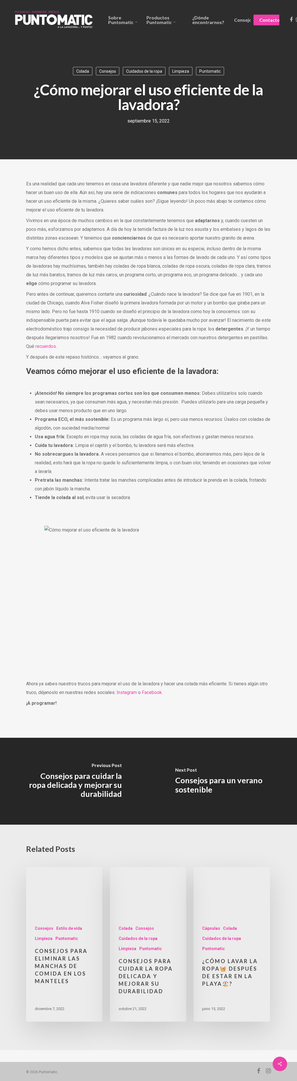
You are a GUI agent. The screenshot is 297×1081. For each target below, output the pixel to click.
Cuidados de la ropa (144, 71)
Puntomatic (210, 71)
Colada (82, 71)
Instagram (127, 692)
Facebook (152, 692)
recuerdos (45, 346)
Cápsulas (211, 928)
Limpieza (180, 71)
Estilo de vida (69, 928)
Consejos (107, 71)
